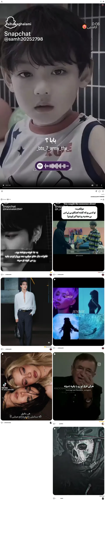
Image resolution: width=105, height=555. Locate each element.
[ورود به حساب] (2, 2)
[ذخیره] (2, 191)
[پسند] (103, 191)
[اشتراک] (96, 191)
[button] (103, 1)
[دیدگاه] (99, 191)
